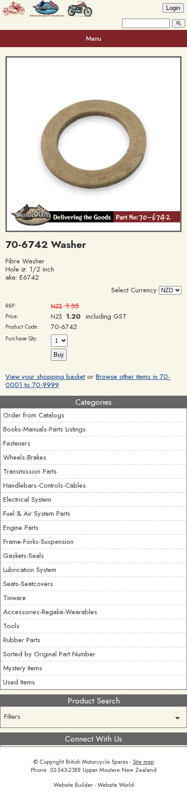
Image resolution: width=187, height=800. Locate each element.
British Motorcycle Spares (97, 762)
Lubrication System (29, 570)
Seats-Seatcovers (28, 584)
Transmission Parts (30, 471)
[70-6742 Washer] (93, 230)
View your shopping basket (45, 377)
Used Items (19, 682)
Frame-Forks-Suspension (38, 542)
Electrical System (27, 499)
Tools (11, 626)
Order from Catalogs (33, 415)
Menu (93, 39)
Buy (59, 354)
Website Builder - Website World (94, 785)
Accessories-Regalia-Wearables (50, 612)
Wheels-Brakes (24, 457)
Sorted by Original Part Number (49, 654)
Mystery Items (22, 668)
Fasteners (16, 443)
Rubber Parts (21, 640)
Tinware (14, 598)
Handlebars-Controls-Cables (44, 485)
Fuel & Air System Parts (36, 514)
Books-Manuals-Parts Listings (44, 429)
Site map (143, 762)
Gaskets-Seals (23, 556)
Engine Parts (21, 528)
